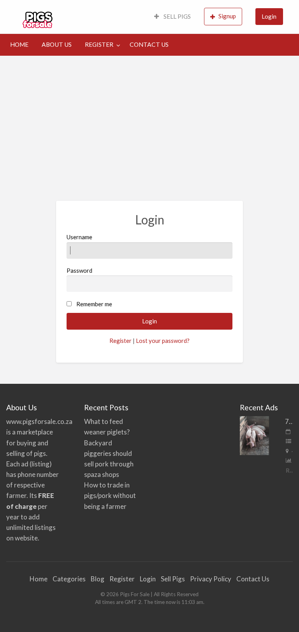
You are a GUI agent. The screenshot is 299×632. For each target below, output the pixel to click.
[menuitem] (172, 17)
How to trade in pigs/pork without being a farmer (110, 495)
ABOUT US (57, 44)
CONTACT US (149, 44)
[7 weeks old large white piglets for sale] (254, 435)
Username (79, 236)
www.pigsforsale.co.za (39, 421)
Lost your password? (163, 340)
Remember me (94, 303)
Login (269, 16)
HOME (19, 44)
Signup (227, 15)
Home (38, 579)
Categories (69, 579)
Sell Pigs (173, 579)
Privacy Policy (210, 579)
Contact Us (252, 579)
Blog (97, 579)
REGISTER (99, 44)
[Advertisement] (149, 114)
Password (79, 270)
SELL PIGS (176, 16)
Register (120, 340)
